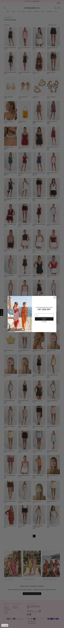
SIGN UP (44, 318)
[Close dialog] (55, 297)
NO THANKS (44, 321)
